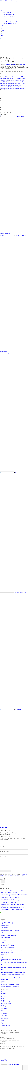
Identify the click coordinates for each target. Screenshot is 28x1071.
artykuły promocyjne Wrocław (6, 78)
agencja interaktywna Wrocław (9, 76)
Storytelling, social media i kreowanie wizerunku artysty (13, 906)
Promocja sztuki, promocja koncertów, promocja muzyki (13, 972)
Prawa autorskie (4, 1015)
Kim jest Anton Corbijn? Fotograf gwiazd (10, 901)
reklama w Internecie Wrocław (11, 85)
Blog (2, 932)
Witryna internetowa (4, 851)
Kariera (2, 939)
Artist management (5, 929)
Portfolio (2, 957)
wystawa (2, 1023)
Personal (3, 1012)
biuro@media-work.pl (5, 1045)
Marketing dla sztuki (5, 1002)
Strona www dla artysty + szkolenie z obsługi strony (12, 977)
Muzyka (2, 1005)
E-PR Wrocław (17, 78)
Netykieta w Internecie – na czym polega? (10, 897)
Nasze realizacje (4, 1008)
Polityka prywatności (5, 956)
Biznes (14, 64)
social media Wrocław (17, 87)
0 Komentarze (8, 64)
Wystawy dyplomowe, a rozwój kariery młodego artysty (13, 909)
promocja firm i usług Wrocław (7, 81)
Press (2, 966)
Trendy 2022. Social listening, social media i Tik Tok (12, 907)
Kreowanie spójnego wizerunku (7, 944)
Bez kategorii (3, 993)
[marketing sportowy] (14, 39)
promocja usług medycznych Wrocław (8, 83)
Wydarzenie (3, 1022)
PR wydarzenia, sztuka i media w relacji (10, 961)
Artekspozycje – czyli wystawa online (9, 924)
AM (1, 991)
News (2, 1010)
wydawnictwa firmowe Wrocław (17, 88)
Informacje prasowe (5, 996)
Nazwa (2, 841)
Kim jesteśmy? (4, 940)
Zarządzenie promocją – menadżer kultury (10, 986)
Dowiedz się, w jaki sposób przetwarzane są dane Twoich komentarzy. (14, 875)
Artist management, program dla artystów (10, 930)
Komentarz (3, 856)
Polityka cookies (4, 954)
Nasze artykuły (4, 1007)
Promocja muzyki (4, 1018)
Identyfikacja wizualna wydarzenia (8, 935)
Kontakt (2, 942)
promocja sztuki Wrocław (20, 81)
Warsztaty (3, 981)
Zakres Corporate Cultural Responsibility (10, 984)
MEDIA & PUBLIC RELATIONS (8, 945)
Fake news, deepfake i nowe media (8, 902)
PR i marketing (4, 1013)
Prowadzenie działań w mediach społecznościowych (12, 974)
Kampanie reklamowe (5, 937)
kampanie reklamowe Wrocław (17, 80)
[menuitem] (14, 8)
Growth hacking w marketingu (7, 899)
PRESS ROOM (4, 1017)
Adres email (3, 846)
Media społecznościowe (6, 1003)
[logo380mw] (11, 1)
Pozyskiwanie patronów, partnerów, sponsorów (11, 959)
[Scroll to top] (0, 1070)
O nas (2, 949)
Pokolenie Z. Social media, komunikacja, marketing (12, 904)
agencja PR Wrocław (21, 76)
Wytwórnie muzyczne (5, 1025)
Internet (2, 998)
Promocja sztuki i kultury (6, 971)
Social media (3, 976)
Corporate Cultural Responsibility (8, 934)
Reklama (3, 1020)
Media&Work (22, 64)
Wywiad (2, 1027)
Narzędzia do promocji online (7, 947)
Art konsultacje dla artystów (7, 922)
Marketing (3, 1000)
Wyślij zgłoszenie (4, 982)
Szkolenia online (4, 979)
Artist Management (5, 925)
